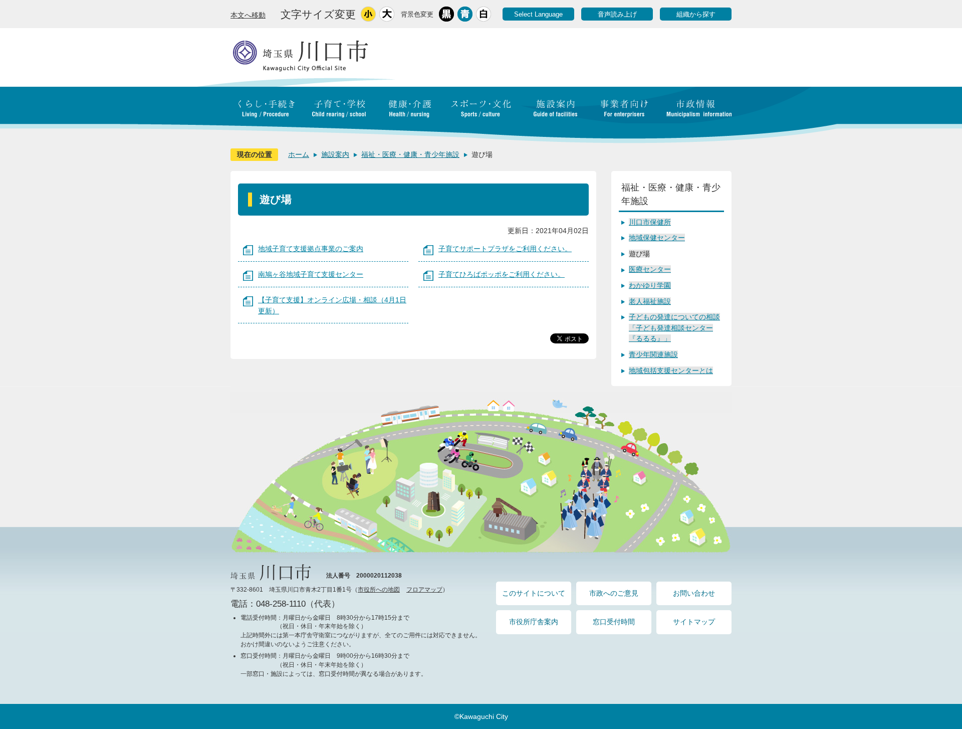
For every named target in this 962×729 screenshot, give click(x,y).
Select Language (538, 14)
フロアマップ (424, 589)
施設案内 (335, 154)
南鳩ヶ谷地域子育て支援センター (310, 274)
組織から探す (695, 14)
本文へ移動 (248, 15)
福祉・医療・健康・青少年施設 (410, 154)
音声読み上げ (617, 14)
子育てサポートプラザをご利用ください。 (505, 249)
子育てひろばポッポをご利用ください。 (501, 274)
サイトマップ (694, 622)
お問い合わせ (694, 593)
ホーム (298, 154)
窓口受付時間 (614, 622)
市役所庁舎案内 (533, 622)
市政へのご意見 (613, 593)
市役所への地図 (379, 589)
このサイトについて (533, 593)
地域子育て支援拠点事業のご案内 (310, 249)
